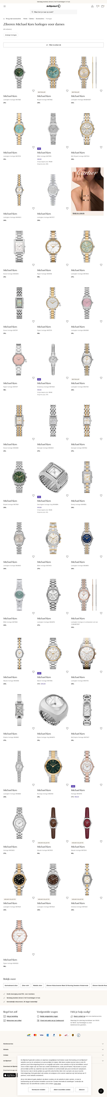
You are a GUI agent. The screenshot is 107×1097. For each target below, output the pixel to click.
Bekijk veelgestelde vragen (49, 1016)
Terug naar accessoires (13, 18)
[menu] (5, 6)
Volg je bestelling (12, 1016)
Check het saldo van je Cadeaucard (52, 1020)
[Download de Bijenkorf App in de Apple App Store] (9, 1075)
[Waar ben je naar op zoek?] (32, 12)
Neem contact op (79, 1016)
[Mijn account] (92, 6)
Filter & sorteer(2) (55, 45)
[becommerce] (78, 1036)
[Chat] (101, 1091)
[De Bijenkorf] (53, 6)
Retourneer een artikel (14, 1020)
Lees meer (57, 1083)
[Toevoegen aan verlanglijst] (33, 91)
